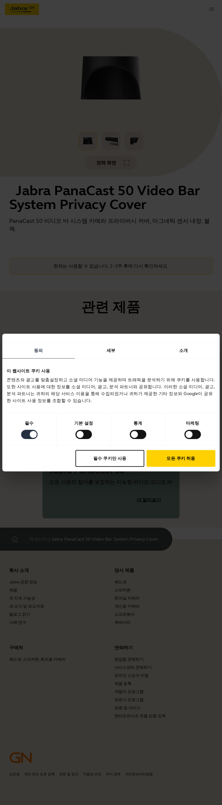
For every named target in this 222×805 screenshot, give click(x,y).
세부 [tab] (111, 350)
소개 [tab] (183, 350)
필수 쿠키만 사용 (109, 458)
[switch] (83, 434)
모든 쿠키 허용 (180, 458)
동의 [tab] (38, 350)
